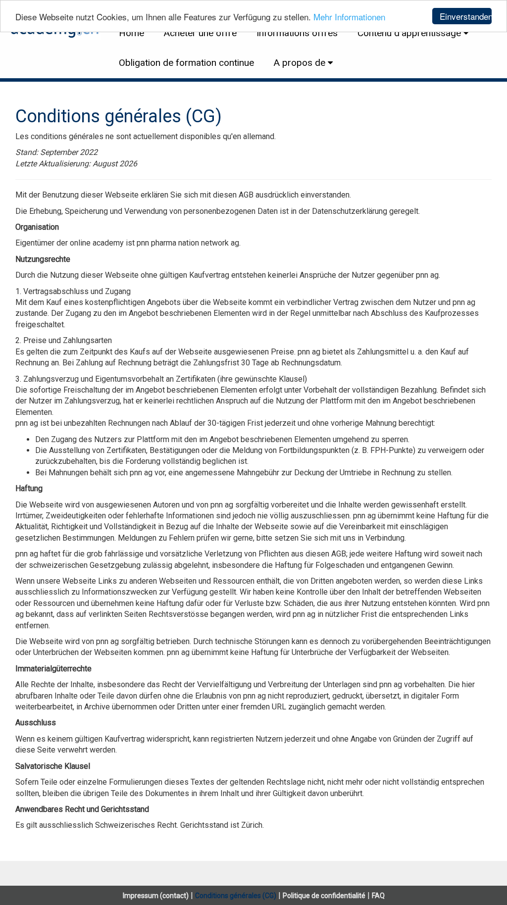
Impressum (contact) (156, 896)
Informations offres (297, 33)
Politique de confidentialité (324, 896)
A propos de (299, 62)
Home (131, 33)
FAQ (378, 896)
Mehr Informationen (349, 16)
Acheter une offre (200, 33)
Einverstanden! (466, 16)
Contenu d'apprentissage (409, 33)
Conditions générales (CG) (235, 896)
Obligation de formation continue (186, 62)
